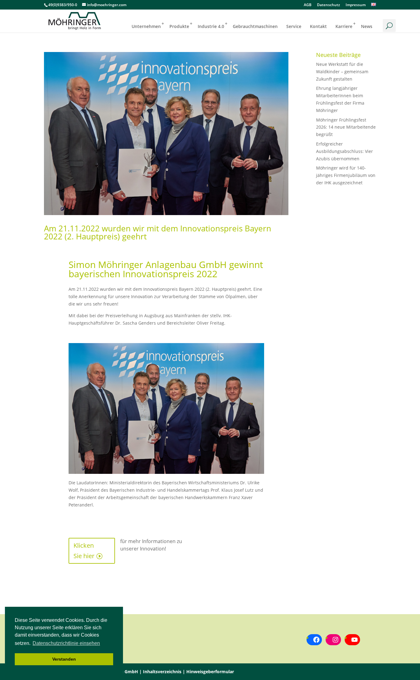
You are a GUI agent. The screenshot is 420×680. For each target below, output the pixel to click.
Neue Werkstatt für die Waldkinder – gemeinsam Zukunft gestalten (342, 71)
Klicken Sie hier (83, 550)
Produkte (179, 26)
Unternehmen (146, 26)
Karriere (343, 26)
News (366, 26)
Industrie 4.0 (211, 26)
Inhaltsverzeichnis (162, 671)
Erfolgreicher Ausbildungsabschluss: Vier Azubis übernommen (344, 151)
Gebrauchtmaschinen (255, 26)
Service (293, 26)
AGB (307, 5)
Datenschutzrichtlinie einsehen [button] (66, 643)
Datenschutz (328, 5)
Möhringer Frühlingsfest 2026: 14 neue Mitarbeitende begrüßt (346, 127)
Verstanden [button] (64, 659)
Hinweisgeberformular (210, 671)
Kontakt (318, 26)
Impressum (356, 5)
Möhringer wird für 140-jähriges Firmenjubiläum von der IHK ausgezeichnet (345, 175)
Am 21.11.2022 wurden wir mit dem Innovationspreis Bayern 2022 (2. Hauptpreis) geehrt (157, 232)
